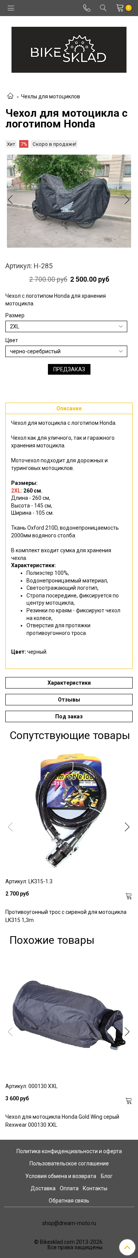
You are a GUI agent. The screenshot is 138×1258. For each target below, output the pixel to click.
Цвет (11, 340)
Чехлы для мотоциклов (50, 96)
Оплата (69, 1188)
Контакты (95, 1188)
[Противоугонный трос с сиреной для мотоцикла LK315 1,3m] (69, 809)
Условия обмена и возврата (60, 1176)
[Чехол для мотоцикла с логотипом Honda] (69, 201)
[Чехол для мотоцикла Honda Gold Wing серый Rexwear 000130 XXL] (69, 1014)
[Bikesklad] (69, 48)
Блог (107, 1176)
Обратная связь (69, 1201)
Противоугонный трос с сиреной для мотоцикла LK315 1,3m (66, 916)
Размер (15, 315)
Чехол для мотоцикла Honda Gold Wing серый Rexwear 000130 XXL (62, 1121)
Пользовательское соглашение (69, 1163)
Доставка (43, 1188)
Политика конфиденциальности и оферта (69, 1151)
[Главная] (10, 96)
